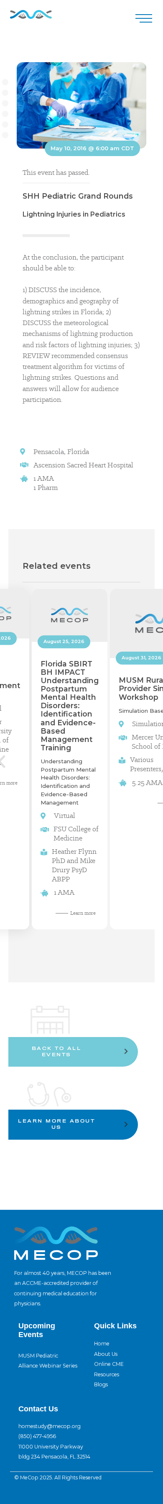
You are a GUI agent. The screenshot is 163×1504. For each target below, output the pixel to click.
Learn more (83, 912)
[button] (143, 18)
